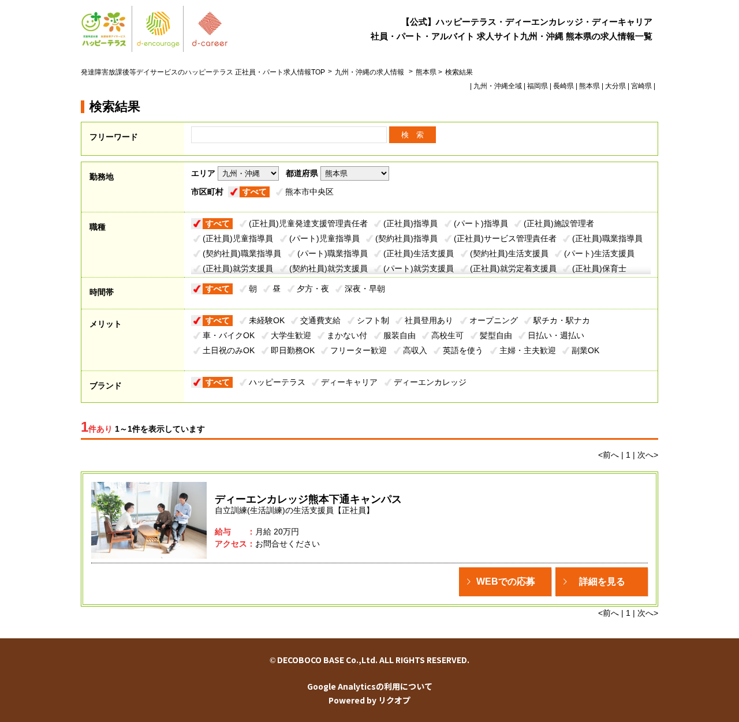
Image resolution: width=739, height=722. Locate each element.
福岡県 (537, 86)
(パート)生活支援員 (599, 253)
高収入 (415, 350)
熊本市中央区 (309, 191)
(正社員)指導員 (410, 223)
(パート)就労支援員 (418, 268)
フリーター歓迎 (358, 350)
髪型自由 (496, 335)
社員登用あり (429, 320)
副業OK (585, 350)
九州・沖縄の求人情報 (370, 72)
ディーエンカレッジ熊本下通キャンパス (308, 499)
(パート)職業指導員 (332, 253)
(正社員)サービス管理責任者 (505, 238)
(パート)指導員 (481, 223)
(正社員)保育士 (599, 268)
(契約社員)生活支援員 (509, 253)
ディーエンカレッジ (430, 382)
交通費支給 (320, 320)
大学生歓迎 (291, 335)
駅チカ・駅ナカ (561, 320)
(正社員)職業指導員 (607, 238)
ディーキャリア (349, 382)
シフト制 (373, 320)
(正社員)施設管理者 (559, 223)
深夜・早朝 (365, 288)
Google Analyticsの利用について (369, 686)
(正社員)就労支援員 (238, 268)
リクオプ (394, 700)
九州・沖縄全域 (497, 86)
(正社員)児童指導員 (238, 238)
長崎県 (563, 86)
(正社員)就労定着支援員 (513, 268)
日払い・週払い (556, 335)
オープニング (493, 320)
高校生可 (447, 335)
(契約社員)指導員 (406, 238)
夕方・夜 (313, 288)
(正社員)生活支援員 (418, 253)
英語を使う (463, 350)
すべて (254, 191)
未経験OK (267, 320)
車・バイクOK (229, 335)
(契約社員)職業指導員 (242, 253)
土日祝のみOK (229, 350)
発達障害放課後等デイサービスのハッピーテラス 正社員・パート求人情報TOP (203, 72)
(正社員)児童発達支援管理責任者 (308, 223)
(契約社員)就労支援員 (328, 268)
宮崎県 (641, 86)
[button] (505, 581)
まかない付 (347, 335)
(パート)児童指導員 (324, 238)
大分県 (615, 86)
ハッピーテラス (277, 382)
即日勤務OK (293, 350)
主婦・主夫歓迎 (527, 350)
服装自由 (399, 335)
